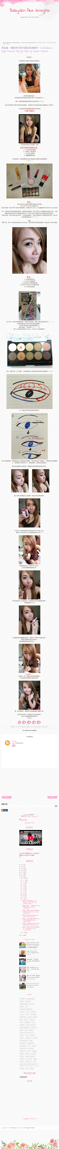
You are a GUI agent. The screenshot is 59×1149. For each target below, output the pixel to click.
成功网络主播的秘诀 (30, 998)
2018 (22, 871)
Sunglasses (22, 1059)
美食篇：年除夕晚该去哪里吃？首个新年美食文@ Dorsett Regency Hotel (30, 920)
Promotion (30, 1048)
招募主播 (22, 1001)
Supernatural (29, 1059)
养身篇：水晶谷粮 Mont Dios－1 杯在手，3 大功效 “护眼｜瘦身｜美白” (33, 969)
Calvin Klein (22, 1011)
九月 (23, 885)
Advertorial (28, 1001)
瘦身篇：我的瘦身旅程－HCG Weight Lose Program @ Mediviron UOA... (29, 902)
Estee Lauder (33, 1014)
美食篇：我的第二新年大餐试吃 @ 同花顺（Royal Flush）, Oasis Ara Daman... (31, 912)
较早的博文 (52, 797)
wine (27, 1068)
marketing (35, 1038)
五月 (23, 893)
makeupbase (28, 1038)
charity (28, 1011)
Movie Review (23, 1043)
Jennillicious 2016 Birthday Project (27, 1032)
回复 (13, 745)
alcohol (31, 1004)
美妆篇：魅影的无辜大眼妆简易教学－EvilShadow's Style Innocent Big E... (30, 928)
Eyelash (35, 1017)
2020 (22, 867)
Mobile (30, 1040)
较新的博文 (7, 797)
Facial (21, 1019)
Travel (35, 1059)
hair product (32, 1025)
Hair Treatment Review (24, 1027)
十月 (23, 883)
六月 (23, 891)
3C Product (22, 998)
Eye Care (30, 1017)
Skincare (21, 1053)
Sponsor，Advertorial (30, 1056)
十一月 (24, 880)
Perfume (34, 1045)
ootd (29, 1045)
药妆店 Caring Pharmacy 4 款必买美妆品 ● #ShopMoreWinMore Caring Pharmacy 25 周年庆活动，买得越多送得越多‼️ (33, 945)
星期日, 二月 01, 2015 (16, 726)
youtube (31, 1068)
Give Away (22, 1025)
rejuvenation (22, 1051)
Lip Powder (32, 1035)
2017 (22, 873)
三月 (23, 897)
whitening (22, 1068)
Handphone (33, 1027)
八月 (23, 887)
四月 (23, 895)
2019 (22, 869)
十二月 (24, 878)
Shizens (28, 1051)
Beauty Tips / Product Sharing (13, 42)
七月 (23, 889)
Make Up (22, 1038)
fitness (21, 1022)
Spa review (33, 1053)
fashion (25, 1019)
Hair (27, 1025)
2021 (22, 864)
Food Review (27, 1022)
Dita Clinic (22, 1014)
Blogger (28, 814)
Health (21, 1030)
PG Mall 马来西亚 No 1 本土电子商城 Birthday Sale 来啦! (29, 854)
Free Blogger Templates (29, 1127)
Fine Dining (32, 1019)
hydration (31, 1030)
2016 (22, 875)
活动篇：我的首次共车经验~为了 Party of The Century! (30, 916)
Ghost (33, 1022)
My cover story (31, 1043)
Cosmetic (33, 1011)
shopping (34, 1051)
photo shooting (23, 1048)
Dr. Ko (27, 1014)
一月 (23, 932)
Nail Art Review (23, 1045)
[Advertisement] (29, 29)
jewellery (22, 1035)
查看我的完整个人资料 (29, 822)
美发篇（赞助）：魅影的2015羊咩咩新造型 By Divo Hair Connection (31, 907)
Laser (27, 1035)
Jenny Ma (24, 726)
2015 (22, 877)
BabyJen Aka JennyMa (29, 11)
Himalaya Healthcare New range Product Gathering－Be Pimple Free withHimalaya (32, 985)
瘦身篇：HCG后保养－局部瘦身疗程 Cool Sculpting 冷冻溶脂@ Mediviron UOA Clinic (33, 977)
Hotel (26, 1030)
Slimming (27, 1053)
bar (26, 1006)
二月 (23, 899)
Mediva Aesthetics (23, 1040)
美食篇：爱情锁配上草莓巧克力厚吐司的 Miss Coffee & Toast (30, 924)
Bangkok (22, 1006)
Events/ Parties (23, 1017)
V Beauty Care (28, 1061)
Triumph (22, 1061)
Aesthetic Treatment (24, 1004)
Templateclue (13, 1127)
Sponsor (22, 1056)
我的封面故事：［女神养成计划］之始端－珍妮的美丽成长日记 (33, 961)
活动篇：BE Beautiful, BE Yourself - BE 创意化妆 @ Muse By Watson (32, 952)
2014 (22, 935)
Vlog (34, 1061)
